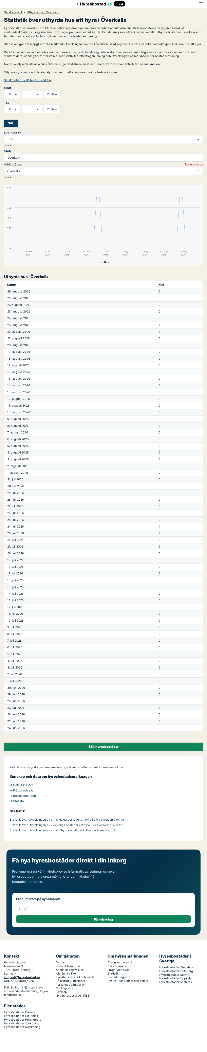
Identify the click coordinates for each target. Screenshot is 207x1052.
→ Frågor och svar (22, 790)
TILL (6, 102)
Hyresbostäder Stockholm (177, 967)
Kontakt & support (68, 966)
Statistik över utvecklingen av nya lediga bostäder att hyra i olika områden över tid (66, 825)
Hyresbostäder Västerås (175, 982)
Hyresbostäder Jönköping (21, 1023)
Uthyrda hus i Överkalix (43, 12)
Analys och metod (120, 962)
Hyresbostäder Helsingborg (22, 1019)
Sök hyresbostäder (103, 747)
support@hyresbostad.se (22, 977)
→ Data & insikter (21, 785)
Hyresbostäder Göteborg (176, 971)
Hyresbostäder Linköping (21, 1015)
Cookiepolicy (64, 988)
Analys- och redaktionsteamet (128, 980)
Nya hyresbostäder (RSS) (73, 995)
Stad (7, 151)
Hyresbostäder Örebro (19, 1012)
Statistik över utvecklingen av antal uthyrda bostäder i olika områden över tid (62, 830)
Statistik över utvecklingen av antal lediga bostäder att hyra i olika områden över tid (67, 819)
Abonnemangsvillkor (69, 969)
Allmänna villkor (66, 973)
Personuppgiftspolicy (70, 984)
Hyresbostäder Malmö (174, 974)
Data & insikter (117, 966)
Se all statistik (13, 12)
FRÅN (7, 87)
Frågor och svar (118, 969)
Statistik (113, 973)
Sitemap (61, 992)
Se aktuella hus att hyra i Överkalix (27, 80)
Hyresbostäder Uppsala (175, 978)
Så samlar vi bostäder (70, 980)
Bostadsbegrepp (119, 977)
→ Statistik (17, 801)
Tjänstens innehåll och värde (75, 977)
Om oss (61, 962)
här (121, 767)
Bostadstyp (12, 132)
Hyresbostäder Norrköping (22, 1027)
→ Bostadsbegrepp (23, 795)
